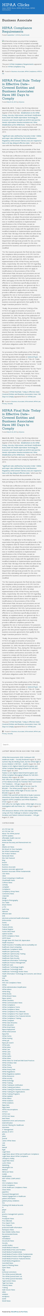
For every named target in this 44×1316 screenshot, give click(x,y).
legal (3, 1150)
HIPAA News (6, 1058)
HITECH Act (6, 1114)
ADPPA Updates (7, 836)
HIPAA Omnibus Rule (9, 1063)
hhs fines (5, 980)
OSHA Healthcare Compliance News (14, 1187)
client (4, 876)
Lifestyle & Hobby (8, 1158)
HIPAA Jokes (6, 1047)
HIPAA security (7, 1078)
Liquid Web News (8, 1161)
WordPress (15, 1312)
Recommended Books (10, 1234)
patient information (8, 1199)
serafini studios (7, 1245)
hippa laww (6, 1107)
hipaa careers (6, 998)
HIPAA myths (6, 1056)
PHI (3, 1203)
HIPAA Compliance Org (16, 66)
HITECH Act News (8, 1116)
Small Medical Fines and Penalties (13, 1250)
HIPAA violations (8, 1103)
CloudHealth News (8, 880)
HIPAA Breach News (9, 996)
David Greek (25, 35)
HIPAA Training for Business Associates (15, 1089)
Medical (4, 1170)
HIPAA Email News (8, 1027)
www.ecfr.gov (33, 357)
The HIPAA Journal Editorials (12, 1274)
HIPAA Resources (8, 1076)
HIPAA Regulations (8, 1072)
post (3, 1212)
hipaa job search (8, 1043)
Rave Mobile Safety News (11, 1232)
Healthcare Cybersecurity (10, 951)
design (4, 898)
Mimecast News (7, 1172)
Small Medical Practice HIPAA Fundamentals (17, 1254)
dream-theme (7, 905)
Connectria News (8, 894)
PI (3, 1207)
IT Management (7, 1130)
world (4, 1299)
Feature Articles (7, 927)
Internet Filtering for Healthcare (13, 1125)
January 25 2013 (7, 1132)
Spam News (6, 1268)
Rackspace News (8, 1230)
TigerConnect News (9, 1281)
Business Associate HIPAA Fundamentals (16, 871)
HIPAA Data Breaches (9, 1023)
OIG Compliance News (10, 1183)
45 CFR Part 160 (7, 829)
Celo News (6, 874)
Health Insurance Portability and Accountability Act (19, 945)
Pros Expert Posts (8, 1223)
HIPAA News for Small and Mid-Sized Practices (18, 1061)
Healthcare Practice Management (13, 963)
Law (3, 1143)
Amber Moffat (7, 840)
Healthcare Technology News (12, 969)
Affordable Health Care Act (11, 838)
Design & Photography (10, 900)
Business (5, 865)
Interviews (5, 1127)
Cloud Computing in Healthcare (13, 878)
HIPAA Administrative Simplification (14, 987)
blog (3, 860)
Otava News (6, 1190)
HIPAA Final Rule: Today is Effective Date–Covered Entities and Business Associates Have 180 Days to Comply (21, 90)
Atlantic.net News (8, 847)
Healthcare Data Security (10, 958)
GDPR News (6, 938)
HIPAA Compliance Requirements (17, 30)
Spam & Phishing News (10, 1265)
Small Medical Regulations (11, 1261)
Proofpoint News (8, 1219)
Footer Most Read (8, 931)
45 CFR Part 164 (7, 831)
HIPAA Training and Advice (11, 1087)
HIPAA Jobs (6, 1045)
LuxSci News (6, 1163)
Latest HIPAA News (9, 1141)
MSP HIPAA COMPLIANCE (11, 1178)
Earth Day (5, 909)
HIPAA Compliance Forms (11, 1007)
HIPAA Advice (6, 989)
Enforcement (29, 401)
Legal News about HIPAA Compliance (15, 1156)
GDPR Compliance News (10, 936)
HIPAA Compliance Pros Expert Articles (15, 1014)
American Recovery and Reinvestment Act (16, 842)
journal (4, 1138)
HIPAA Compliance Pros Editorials (13, 1012)
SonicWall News (7, 1263)
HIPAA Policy (6, 1065)
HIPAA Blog (6, 992)
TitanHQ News (7, 1285)
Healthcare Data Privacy (10, 956)
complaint (5, 887)
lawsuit (4, 1147)
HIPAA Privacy (7, 1067)
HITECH (4, 1112)
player (4, 1210)
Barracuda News (8, 856)
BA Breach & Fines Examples (12, 849)
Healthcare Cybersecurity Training (13, 954)
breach (4, 862)
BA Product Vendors (9, 854)
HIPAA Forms (6, 1036)
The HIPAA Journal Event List (12, 1276)
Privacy (4, 404)
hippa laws (5, 1105)
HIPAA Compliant (8, 1020)
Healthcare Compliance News (12, 949)
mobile (4, 1174)
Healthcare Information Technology (14, 960)
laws (3, 1145)
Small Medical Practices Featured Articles (16, 1259)
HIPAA (4, 985)
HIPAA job (5, 1041)
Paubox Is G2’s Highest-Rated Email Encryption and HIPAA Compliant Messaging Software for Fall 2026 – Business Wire (20, 775)
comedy (5, 885)
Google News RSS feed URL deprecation (16, 940)
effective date (7, 914)
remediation (6, 1239)
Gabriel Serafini (7, 934)
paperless (5, 1192)
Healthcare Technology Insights (13, 967)
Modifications (7, 1176)
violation (5, 1294)
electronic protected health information (15, 918)
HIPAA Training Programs (11, 1094)
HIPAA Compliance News (10, 1009)
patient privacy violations (10, 1201)
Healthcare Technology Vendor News (15, 972)
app (3, 845)
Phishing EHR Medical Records (12, 1205)
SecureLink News (8, 1241)
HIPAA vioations (7, 1101)
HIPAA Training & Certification (12, 1085)
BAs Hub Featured (8, 858)
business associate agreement (12, 869)
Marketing (5, 1165)
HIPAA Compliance (31, 71)
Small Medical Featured (10, 1247)
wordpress (5, 1296)
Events (4, 923)
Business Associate (18, 71)
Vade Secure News (8, 1290)
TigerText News (7, 1283)
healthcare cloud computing (11, 947)
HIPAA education (8, 1025)
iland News (6, 1118)
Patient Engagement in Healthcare (14, 1196)
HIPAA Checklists (8, 1000)
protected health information (12, 1227)
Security (10, 404)
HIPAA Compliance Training (11, 1018)
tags (3, 1270)
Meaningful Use (7, 1167)
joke (3, 1134)
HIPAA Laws (6, 1052)
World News (6, 1301)
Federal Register (7, 929)
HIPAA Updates (7, 1096)
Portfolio (24, 1312)
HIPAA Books (6, 994)
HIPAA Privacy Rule (8, 1069)
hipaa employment (8, 1029)
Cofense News (7, 883)
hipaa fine (5, 1034)
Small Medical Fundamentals (12, 1252)
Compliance (6, 889)
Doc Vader (5, 903)
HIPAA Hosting (7, 1038)
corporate (5, 896)
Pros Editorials (7, 1221)
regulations (6, 1236)
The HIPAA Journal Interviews (12, 1279)
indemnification (7, 1123)
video (4, 1292)
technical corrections (9, 1272)
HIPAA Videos (7, 1098)
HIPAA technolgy (8, 1081)
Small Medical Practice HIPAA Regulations (16, 1256)
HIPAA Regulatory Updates (11, 1074)
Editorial (5, 911)
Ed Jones (21, 102)
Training (5, 1288)
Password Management (10, 1194)
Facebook (5, 925)
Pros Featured (7, 1225)
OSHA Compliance (8, 1185)
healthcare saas (7, 965)
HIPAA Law (37, 401)
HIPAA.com (32, 396)
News (4, 1181)
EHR (3, 916)
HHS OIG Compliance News (11, 983)
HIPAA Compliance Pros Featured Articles (16, 1016)
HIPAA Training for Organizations (13, 1092)
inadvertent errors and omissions (13, 1121)
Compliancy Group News (10, 891)
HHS (3, 978)
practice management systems (12, 1214)
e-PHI (4, 907)
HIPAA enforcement (9, 1032)
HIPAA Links (6, 1054)
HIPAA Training (7, 1083)
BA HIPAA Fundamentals (10, 851)
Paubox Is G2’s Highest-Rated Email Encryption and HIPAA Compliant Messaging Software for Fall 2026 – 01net (20, 768)
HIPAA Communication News (12, 1003)
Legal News (6, 1152)
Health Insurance (8, 943)
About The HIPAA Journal (10, 834)
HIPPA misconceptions (10, 1110)
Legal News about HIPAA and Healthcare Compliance (20, 1154)
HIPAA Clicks (15, 5)
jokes (4, 1136)
